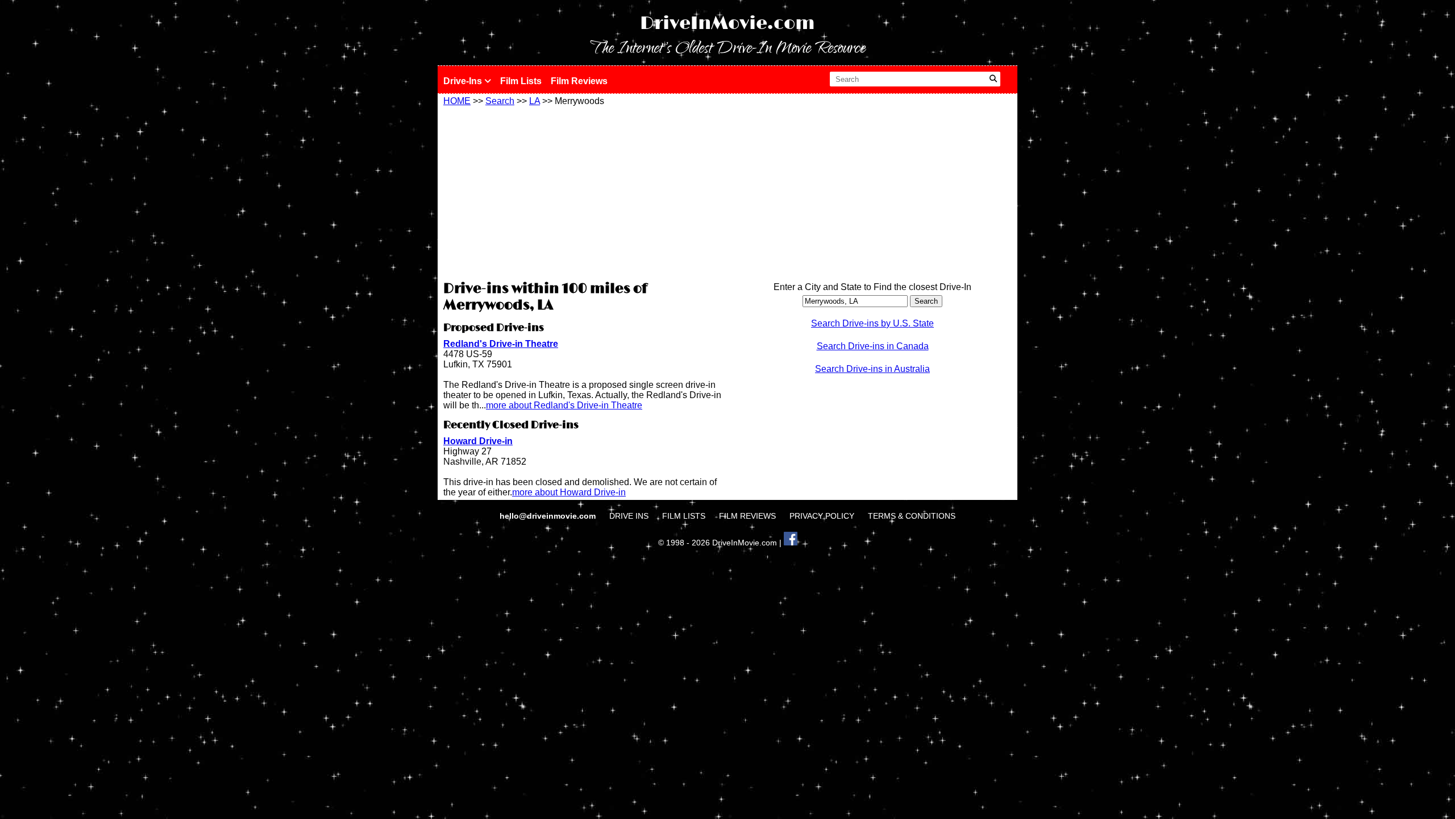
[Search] (993, 79)
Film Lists (521, 81)
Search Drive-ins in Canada (873, 346)
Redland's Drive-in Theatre (500, 344)
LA (534, 101)
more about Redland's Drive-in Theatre (564, 405)
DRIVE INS (628, 515)
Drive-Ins (463, 81)
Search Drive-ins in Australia (872, 369)
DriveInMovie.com (727, 24)
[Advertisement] (582, 191)
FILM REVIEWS (747, 515)
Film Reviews (579, 81)
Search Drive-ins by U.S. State (872, 323)
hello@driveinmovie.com (549, 515)
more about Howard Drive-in (569, 492)
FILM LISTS (683, 515)
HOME (457, 101)
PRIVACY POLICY (821, 515)
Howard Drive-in (478, 441)
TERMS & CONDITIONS (911, 515)
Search (499, 101)
